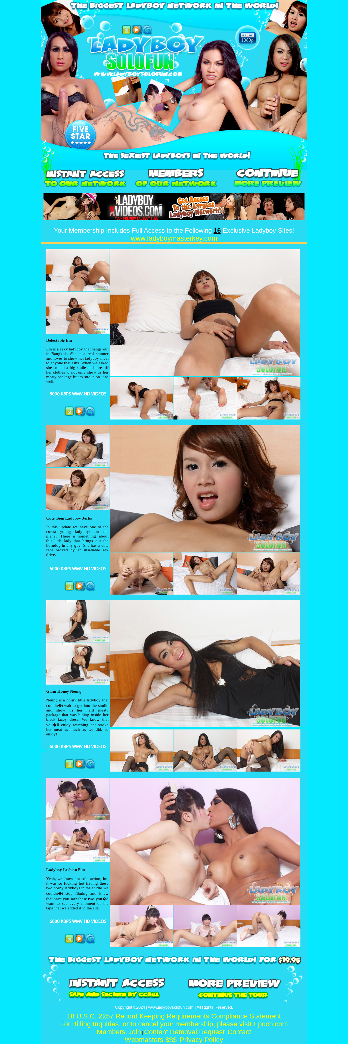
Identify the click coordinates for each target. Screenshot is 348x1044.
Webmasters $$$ (151, 1039)
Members (111, 1032)
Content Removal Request (184, 1032)
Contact (239, 1032)
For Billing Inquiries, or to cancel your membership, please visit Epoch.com (174, 1024)
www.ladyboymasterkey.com (174, 238)
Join (134, 1032)
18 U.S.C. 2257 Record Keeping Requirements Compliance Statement (174, 1016)
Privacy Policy (201, 1039)
